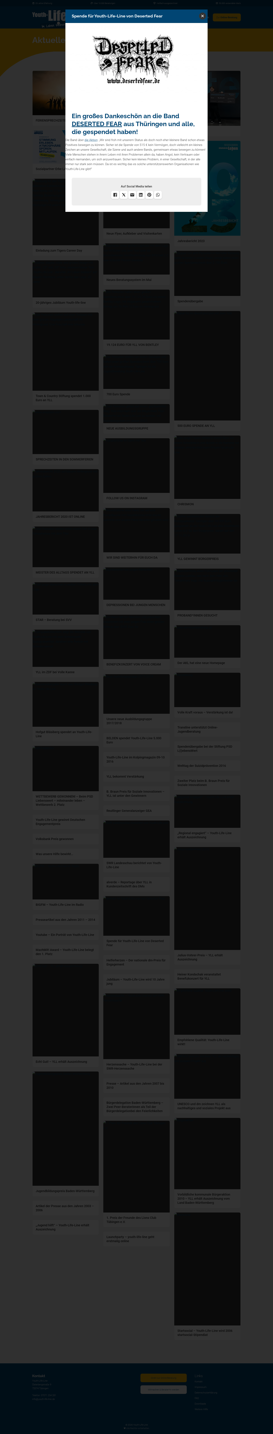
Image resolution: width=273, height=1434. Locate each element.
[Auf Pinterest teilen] (149, 195)
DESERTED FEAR (97, 124)
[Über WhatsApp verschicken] (158, 195)
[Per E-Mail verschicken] (132, 195)
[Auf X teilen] (124, 195)
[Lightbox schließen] (202, 16)
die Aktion (91, 140)
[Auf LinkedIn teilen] (141, 195)
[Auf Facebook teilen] (115, 195)
